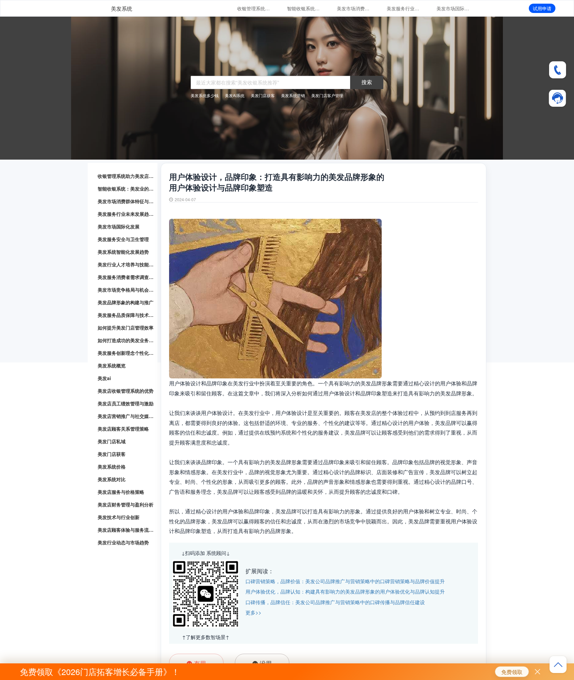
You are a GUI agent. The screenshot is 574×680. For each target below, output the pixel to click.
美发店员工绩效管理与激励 (125, 403)
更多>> (253, 612)
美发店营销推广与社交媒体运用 (126, 416)
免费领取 (512, 672)
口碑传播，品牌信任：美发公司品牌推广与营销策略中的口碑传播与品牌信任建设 (335, 602)
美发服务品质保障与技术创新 (126, 315)
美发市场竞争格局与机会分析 (126, 289)
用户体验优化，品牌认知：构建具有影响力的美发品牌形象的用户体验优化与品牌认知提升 (345, 591)
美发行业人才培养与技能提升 (126, 264)
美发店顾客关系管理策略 (123, 428)
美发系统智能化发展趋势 (123, 251)
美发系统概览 (112, 365)
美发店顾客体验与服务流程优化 (126, 529)
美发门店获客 (112, 454)
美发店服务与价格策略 (121, 491)
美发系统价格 (112, 466)
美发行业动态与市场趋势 (123, 542)
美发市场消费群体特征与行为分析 (353, 8)
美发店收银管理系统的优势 (125, 390)
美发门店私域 (112, 441)
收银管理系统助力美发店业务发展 (253, 8)
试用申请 (542, 8)
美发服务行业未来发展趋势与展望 (403, 8)
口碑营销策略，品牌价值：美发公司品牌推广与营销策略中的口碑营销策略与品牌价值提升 (345, 581)
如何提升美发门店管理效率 (125, 327)
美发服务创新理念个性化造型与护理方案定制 (126, 352)
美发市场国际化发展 (453, 8)
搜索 (366, 82)
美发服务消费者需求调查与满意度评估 (126, 277)
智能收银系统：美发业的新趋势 (303, 8)
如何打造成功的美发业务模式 (126, 340)
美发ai (104, 378)
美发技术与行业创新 (119, 517)
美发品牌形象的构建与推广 (125, 302)
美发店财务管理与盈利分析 (125, 504)
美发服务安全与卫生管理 (123, 239)
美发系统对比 (112, 479)
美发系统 (121, 8)
